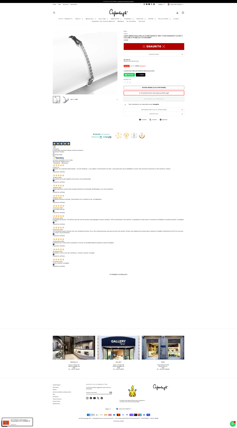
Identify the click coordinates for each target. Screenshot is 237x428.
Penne (151, 19)
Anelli (78, 19)
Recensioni (66, 4)
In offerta (131, 21)
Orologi (140, 19)
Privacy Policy (56, 401)
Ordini (59, 4)
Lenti (126, 33)
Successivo (65, 163)
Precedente (56, 163)
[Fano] (163, 348)
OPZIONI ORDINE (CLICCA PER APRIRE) (154, 87)
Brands (121, 21)
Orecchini (115, 19)
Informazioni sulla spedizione (154, 109)
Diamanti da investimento (103, 21)
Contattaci (154, 114)
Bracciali (90, 19)
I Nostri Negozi (56, 385)
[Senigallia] (74, 348)
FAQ (54, 394)
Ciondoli (128, 19)
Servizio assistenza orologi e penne (62, 392)
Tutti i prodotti (65, 19)
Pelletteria (163, 19)
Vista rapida (68, 309)
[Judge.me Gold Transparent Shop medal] (119, 136)
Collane (103, 19)
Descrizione (154, 54)
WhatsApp (130, 74)
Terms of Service (57, 399)
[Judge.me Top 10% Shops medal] (142, 136)
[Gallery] (118, 348)
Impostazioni (73, 4)
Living (176, 19)
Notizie (142, 21)
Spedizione (126, 61)
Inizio (125, 31)
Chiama (142, 74)
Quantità (127, 79)
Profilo (54, 4)
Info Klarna (55, 396)
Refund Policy (56, 403)
